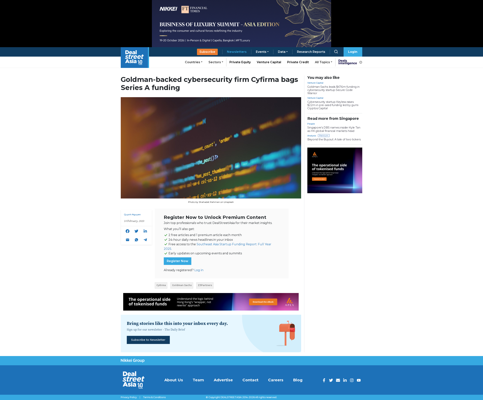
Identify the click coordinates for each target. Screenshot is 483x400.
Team (198, 380)
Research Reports (311, 52)
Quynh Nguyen (132, 214)
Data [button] (281, 52)
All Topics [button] (322, 62)
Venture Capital (269, 62)
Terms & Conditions (154, 397)
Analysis (311, 135)
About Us (173, 380)
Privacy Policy (129, 397)
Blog (297, 380)
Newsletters (237, 52)
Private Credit (298, 62)
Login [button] (352, 52)
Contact (250, 380)
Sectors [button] (214, 62)
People (311, 123)
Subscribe (207, 52)
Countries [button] (192, 62)
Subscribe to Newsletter (148, 340)
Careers (275, 380)
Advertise (223, 380)
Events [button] (261, 52)
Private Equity (240, 62)
